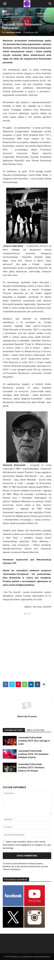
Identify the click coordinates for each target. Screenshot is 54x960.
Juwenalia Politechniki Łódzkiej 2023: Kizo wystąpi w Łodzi (34, 740)
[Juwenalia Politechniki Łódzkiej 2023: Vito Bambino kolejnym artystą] (10, 754)
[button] (4, 4)
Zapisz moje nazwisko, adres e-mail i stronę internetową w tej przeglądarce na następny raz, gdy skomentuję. (27, 844)
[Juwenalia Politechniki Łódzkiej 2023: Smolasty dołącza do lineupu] (10, 767)
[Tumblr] (37, 684)
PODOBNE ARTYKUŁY (13, 730)
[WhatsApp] (24, 684)
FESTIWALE (15, 20)
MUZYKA (6, 20)
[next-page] (9, 778)
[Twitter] (12, 684)
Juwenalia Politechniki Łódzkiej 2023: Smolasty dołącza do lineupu (31, 767)
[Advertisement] (27, 642)
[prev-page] (4, 778)
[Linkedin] (31, 684)
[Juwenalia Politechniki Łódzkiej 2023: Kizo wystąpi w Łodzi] (10, 741)
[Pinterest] (18, 684)
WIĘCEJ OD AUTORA (35, 730)
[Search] (50, 4)
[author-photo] (27, 712)
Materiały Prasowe (13, 32)
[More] (44, 684)
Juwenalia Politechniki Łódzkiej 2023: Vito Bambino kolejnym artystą (33, 754)
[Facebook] (5, 684)
